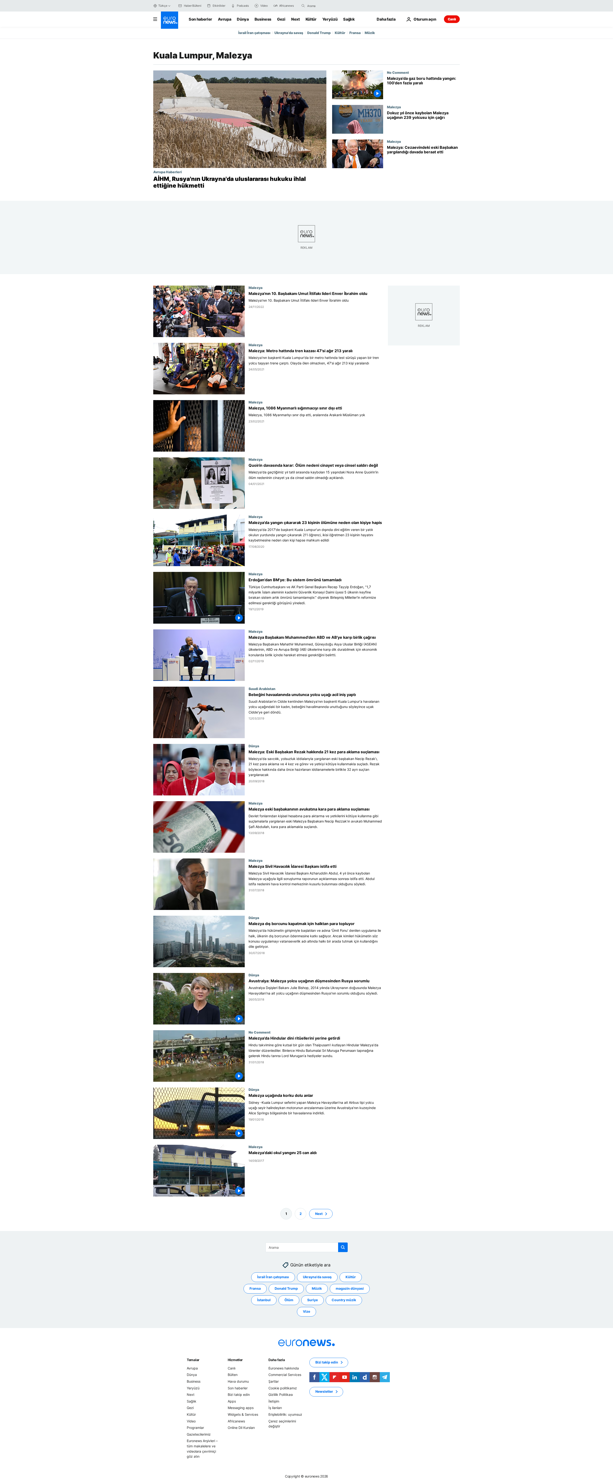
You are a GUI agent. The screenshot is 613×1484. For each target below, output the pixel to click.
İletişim (273, 1401)
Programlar (195, 1428)
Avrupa (224, 19)
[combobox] (327, 6)
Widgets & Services (243, 1414)
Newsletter (324, 1391)
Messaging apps (241, 1408)
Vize (306, 1311)
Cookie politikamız (282, 1388)
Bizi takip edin (239, 1394)
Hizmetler (235, 1360)
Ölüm (288, 1300)
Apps (232, 1401)
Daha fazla (276, 1360)
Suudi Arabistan (262, 688)
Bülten (233, 1375)
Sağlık (349, 19)
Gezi (281, 19)
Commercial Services (284, 1375)
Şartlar (273, 1381)
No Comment (398, 72)
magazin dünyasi (350, 1288)
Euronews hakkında (283, 1368)
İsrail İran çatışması (254, 33)
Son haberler (200, 19)
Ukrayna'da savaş (288, 33)
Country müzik (344, 1300)
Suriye (312, 1300)
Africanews (236, 1421)
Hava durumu (238, 1381)
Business (263, 19)
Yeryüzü (330, 19)
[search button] (303, 6)
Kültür (311, 19)
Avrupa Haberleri (167, 172)
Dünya (243, 19)
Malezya (394, 107)
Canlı (452, 19)
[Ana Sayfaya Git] (169, 20)
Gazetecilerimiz (199, 1434)
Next (295, 19)
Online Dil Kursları (241, 1428)
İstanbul (264, 1300)
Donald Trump (319, 33)
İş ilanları (275, 1408)
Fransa (355, 33)
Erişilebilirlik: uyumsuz (285, 1414)
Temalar (193, 1360)
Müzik (370, 33)
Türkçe (162, 5)
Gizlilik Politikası (280, 1394)
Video (191, 1421)
